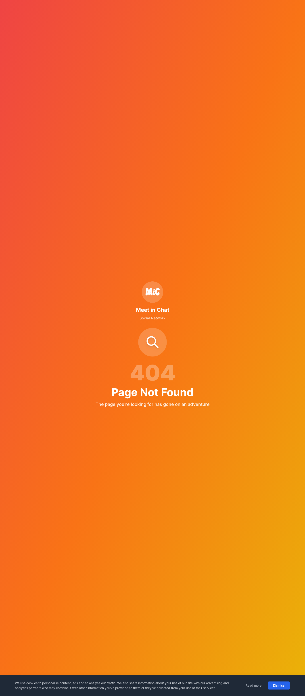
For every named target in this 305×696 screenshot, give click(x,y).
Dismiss (279, 685)
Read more (253, 685)
